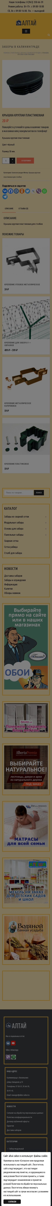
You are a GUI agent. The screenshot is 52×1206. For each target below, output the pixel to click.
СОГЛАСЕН (12, 1201)
